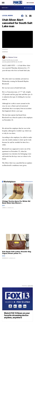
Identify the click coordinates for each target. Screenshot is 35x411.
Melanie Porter (12, 57)
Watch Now (30, 2)
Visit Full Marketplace (27, 181)
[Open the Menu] (3, 2)
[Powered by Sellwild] (30, 285)
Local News (7, 15)
